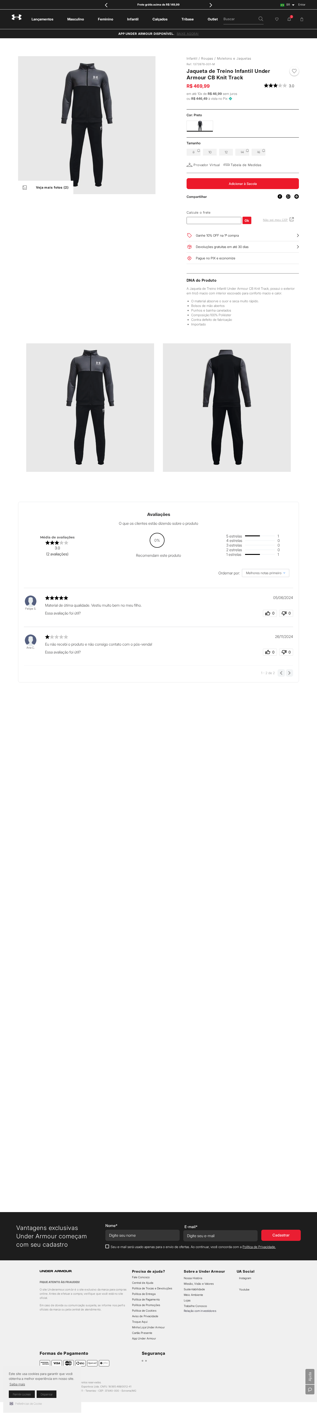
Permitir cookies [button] (22, 1394)
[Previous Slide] (106, 5)
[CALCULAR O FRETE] (247, 220)
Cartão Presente (142, 1333)
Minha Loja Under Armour (148, 1327)
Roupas (207, 58)
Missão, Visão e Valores (199, 1283)
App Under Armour (144, 1338)
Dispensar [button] (46, 1394)
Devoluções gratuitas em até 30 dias (222, 247)
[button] (26, 1403)
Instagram (249, 1278)
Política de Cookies (144, 1310)
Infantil (192, 58)
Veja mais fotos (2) (52, 187)
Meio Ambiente (193, 1295)
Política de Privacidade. (259, 1247)
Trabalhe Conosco (195, 1306)
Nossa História (193, 1278)
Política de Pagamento (146, 1299)
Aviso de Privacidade (145, 1316)
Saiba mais (17, 1384)
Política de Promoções (146, 1305)
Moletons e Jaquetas (234, 58)
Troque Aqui (140, 1321)
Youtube (248, 1289)
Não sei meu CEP (275, 220)
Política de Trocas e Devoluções (152, 1288)
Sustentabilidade (194, 1289)
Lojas (187, 1300)
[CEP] (214, 217)
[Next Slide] (210, 5)
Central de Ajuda (142, 1282)
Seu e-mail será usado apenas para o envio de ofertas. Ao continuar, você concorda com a (193, 1247)
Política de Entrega (143, 1294)
